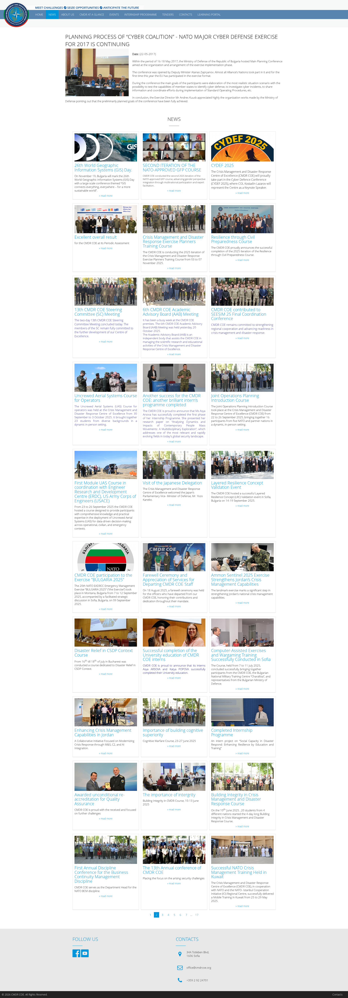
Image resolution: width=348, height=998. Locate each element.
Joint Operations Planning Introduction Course (235, 398)
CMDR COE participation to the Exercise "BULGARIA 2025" (103, 577)
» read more (106, 195)
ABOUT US (67, 14)
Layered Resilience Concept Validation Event (237, 485)
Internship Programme (140, 14)
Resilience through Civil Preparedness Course (233, 239)
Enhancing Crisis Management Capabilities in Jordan (102, 732)
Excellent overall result (95, 237)
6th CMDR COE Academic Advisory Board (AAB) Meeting (170, 312)
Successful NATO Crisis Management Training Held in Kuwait (239, 872)
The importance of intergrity (169, 795)
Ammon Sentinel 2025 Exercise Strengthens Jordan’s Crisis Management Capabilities (240, 579)
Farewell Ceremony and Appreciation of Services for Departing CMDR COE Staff (168, 579)
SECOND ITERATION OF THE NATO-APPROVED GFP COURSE (172, 167)
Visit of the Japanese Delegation (172, 483)
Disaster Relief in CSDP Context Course (103, 652)
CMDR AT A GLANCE (92, 14)
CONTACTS (185, 14)
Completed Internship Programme (231, 732)
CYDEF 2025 (222, 165)
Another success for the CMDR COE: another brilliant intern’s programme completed (172, 400)
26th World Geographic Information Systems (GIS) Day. (103, 167)
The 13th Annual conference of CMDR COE (172, 870)
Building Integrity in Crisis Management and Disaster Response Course (236, 799)
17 (196, 915)
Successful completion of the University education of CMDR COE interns (171, 655)
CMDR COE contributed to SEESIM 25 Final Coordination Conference (238, 314)
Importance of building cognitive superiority (173, 732)
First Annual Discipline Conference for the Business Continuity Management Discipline (101, 875)
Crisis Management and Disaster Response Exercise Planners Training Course (173, 241)
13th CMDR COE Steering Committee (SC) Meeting (98, 312)
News (52, 14)
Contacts (337, 994)
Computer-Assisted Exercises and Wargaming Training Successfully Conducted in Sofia (241, 655)
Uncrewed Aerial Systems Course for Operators (105, 398)
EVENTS (114, 14)
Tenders (168, 14)
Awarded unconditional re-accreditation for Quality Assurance (99, 799)
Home (39, 14)
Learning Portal (209, 14)
